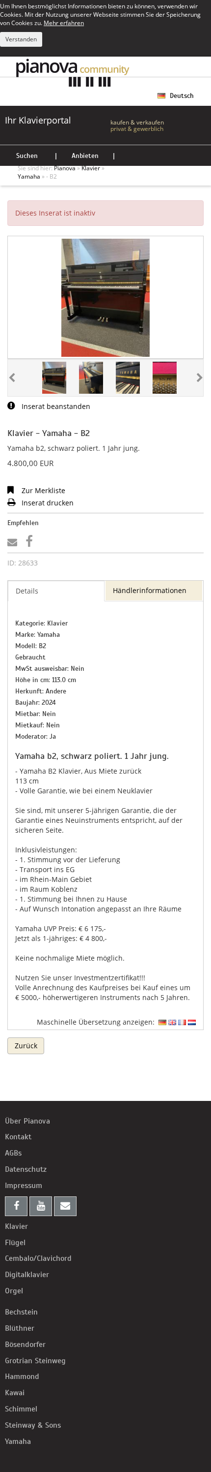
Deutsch (181, 96)
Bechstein (21, 1312)
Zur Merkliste (42, 490)
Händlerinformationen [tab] (149, 590)
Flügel (15, 1243)
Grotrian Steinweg (35, 1361)
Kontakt (18, 1137)
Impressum (23, 1185)
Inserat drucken (47, 502)
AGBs (13, 1153)
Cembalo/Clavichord (38, 1258)
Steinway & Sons (33, 1425)
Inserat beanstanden (55, 406)
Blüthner (19, 1328)
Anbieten (85, 156)
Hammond (22, 1376)
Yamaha (18, 1441)
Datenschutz (26, 1169)
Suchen (27, 156)
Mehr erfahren (64, 23)
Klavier (16, 1226)
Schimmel (21, 1409)
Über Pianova (27, 1121)
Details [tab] (27, 590)
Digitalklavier (27, 1275)
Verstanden (21, 39)
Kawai (15, 1393)
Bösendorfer (25, 1344)
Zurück (26, 1045)
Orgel (14, 1291)
